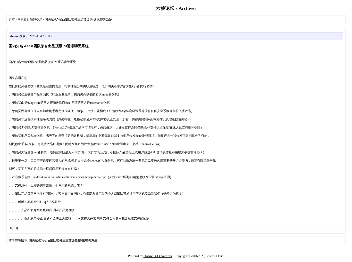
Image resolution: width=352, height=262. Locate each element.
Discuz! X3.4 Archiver (158, 256)
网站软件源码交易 (30, 19)
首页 (12, 19)
